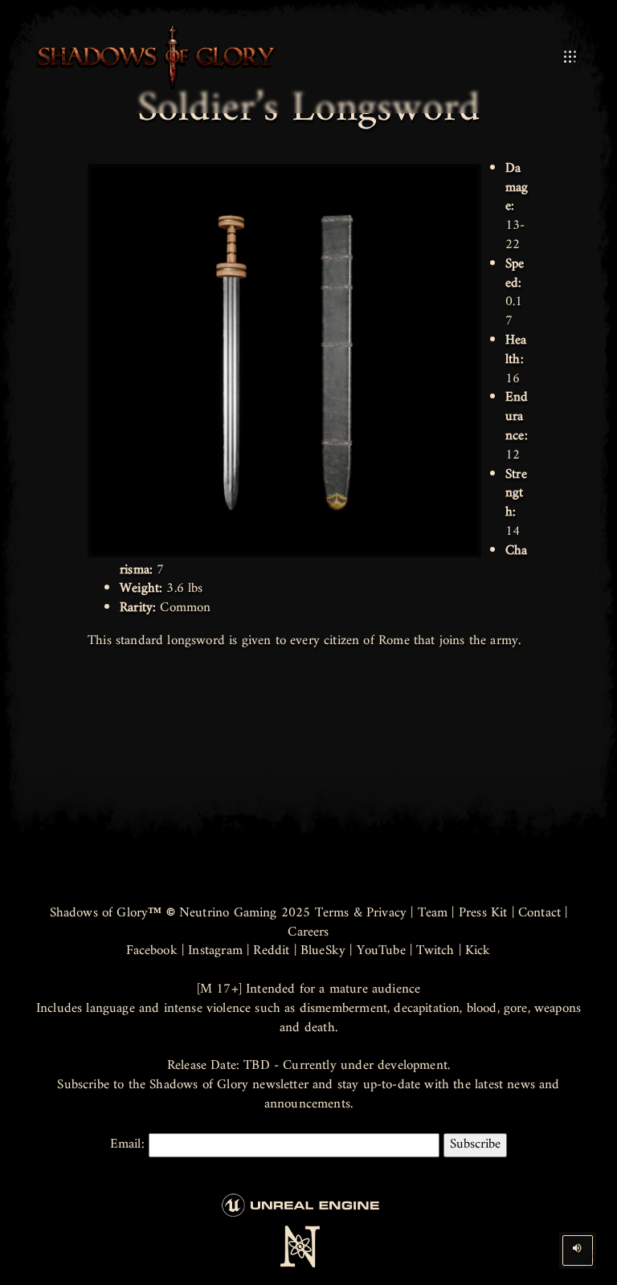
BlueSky (322, 951)
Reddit (271, 951)
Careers (308, 932)
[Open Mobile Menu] (570, 57)
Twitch (435, 951)
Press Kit (483, 913)
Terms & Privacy (361, 913)
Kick (478, 951)
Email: (129, 1144)
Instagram (215, 951)
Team (433, 913)
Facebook (151, 951)
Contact (539, 913)
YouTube (381, 951)
